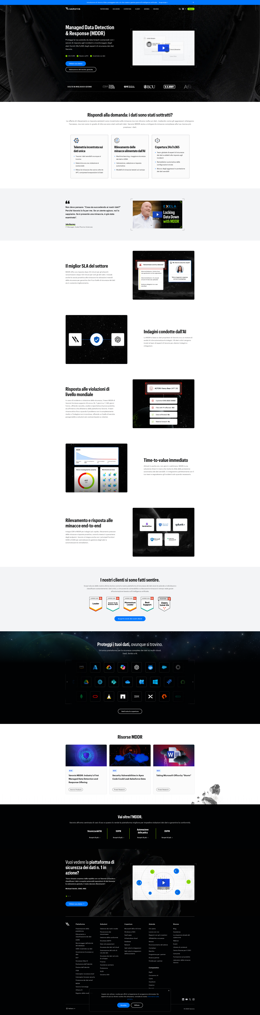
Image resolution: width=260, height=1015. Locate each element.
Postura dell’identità (82, 967)
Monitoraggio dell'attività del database (84, 944)
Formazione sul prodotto (181, 957)
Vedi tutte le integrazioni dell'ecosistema (132, 952)
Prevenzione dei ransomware (105, 933)
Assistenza (176, 932)
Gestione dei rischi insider (109, 928)
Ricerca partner (154, 957)
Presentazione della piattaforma (82, 930)
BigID (150, 972)
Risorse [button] (156, 9)
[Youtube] (187, 999)
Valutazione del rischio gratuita (81, 69)
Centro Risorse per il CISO (182, 950)
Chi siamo (152, 928)
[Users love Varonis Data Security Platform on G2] (164, 611)
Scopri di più (163, 2)
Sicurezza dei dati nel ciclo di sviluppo (109, 957)
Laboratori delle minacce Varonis (181, 961)
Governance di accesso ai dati (84, 953)
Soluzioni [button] (116, 9)
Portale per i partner (155, 961)
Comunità (176, 953)
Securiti (151, 988)
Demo (191, 9)
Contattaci (152, 948)
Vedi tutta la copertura (130, 711)
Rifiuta (136, 1005)
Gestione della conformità (109, 937)
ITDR (77, 970)
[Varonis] (73, 8)
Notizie (151, 941)
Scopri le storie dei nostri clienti (130, 619)
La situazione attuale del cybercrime (181, 936)
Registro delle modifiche (84, 993)
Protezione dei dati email (84, 980)
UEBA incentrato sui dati (84, 949)
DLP (77, 957)
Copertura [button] (127, 9)
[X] (190, 999)
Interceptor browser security (85, 977)
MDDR (78, 983)
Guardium (152, 982)
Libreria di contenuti (180, 947)
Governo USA (104, 974)
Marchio (151, 951)
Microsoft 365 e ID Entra (132, 928)
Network (127, 945)
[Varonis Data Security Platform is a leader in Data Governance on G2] (130, 611)
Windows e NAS (129, 932)
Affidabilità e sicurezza (156, 938)
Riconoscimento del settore (158, 945)
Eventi (175, 944)
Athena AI (79, 990)
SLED (102, 971)
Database (127, 941)
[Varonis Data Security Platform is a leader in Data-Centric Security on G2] (113, 611)
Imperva (151, 985)
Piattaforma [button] (104, 9)
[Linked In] (183, 999)
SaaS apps (128, 935)
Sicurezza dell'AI (105, 941)
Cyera (151, 978)
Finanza (102, 962)
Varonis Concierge (82, 987)
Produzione (104, 968)
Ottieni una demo (75, 64)
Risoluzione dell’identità (84, 964)
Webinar (176, 941)
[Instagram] (193, 999)
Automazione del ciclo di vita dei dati (108, 951)
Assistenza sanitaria (107, 965)
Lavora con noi (154, 932)
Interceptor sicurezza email (85, 974)
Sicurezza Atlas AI (82, 961)
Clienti (137, 9)
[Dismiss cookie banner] (169, 991)
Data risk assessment (107, 944)
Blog (174, 928)
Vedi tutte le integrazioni (132, 948)
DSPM (78, 940)
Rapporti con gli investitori (158, 935)
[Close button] (193, 2)
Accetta (123, 1005)
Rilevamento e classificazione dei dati (83, 935)
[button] (163, 48)
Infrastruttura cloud (131, 938)
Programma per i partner (157, 954)
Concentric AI (153, 975)
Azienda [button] (146, 9)
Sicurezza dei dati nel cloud (109, 947)
